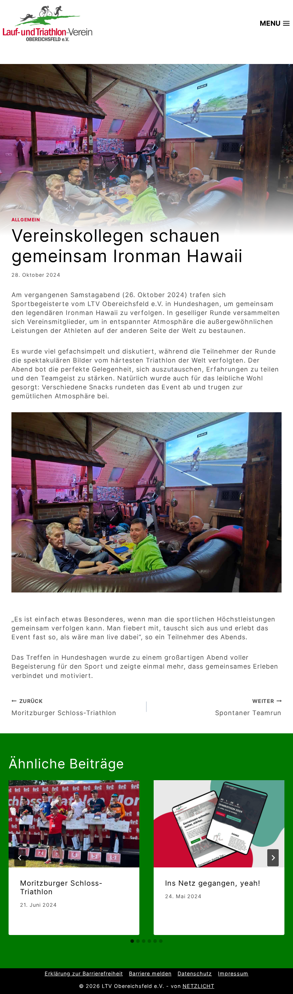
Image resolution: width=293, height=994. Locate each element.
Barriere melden (150, 973)
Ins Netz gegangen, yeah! (212, 883)
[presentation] (74, 823)
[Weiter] (273, 857)
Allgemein (25, 219)
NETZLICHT (198, 986)
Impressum (233, 973)
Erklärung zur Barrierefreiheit (84, 973)
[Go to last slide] (20, 857)
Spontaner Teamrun (248, 707)
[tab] (132, 941)
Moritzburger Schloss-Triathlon (63, 707)
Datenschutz (195, 973)
